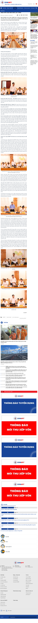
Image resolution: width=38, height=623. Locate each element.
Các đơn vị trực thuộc (3, 586)
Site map (9, 610)
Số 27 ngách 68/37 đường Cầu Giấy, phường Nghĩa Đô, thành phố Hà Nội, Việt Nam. (7, 568)
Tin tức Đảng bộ (15, 578)
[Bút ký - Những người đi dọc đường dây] (34, 14)
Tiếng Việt (36, 4)
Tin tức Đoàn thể (15, 580)
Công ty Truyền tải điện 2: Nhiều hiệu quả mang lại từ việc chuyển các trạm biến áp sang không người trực (15, 375)
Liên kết (2, 617)
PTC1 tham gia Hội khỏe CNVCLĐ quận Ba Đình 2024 (14, 373)
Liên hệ (3, 610)
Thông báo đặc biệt (3, 594)
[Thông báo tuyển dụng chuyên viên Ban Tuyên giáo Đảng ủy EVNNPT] (19, 447)
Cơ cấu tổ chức (2, 585)
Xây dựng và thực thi (3, 605)
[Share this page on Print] (19, 15)
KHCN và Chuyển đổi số (29, 583)
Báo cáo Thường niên (3, 588)
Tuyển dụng (2, 10)
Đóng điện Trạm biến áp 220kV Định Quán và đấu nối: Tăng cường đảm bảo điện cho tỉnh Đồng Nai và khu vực (13, 362)
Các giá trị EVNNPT (3, 580)
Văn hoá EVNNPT (34, 8)
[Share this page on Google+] (21, 15)
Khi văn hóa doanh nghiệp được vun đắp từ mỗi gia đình (11, 530)
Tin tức (15, 8)
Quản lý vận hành (28, 578)
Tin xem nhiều (32, 40)
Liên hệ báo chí (28, 594)
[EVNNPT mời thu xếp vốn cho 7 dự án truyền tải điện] (19, 491)
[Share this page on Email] (17, 15)
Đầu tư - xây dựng (28, 580)
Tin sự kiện (5, 504)
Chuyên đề (27, 586)
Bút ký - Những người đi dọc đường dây (9, 509)
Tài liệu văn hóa (2, 602)
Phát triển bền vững (17, 590)
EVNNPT (4, 317)
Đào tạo (27, 588)
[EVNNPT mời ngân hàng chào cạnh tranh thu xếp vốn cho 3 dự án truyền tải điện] (19, 425)
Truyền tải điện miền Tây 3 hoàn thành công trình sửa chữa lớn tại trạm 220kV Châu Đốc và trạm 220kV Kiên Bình (16, 387)
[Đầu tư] (3, 542)
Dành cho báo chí (27, 8)
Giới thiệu (4, 8)
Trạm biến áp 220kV (23, 318)
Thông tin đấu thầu (3, 596)
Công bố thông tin (20, 8)
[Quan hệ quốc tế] (3, 546)
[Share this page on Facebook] (27, 15)
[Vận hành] (3, 537)
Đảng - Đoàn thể (10, 8)
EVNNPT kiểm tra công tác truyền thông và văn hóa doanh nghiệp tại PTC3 (15, 520)
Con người (2, 583)
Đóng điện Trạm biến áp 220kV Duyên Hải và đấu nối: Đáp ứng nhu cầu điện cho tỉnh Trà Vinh (13, 342)
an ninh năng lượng (15, 317)
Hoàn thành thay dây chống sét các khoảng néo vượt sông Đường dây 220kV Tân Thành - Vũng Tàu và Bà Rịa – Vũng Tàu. (16, 385)
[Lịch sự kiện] (3, 551)
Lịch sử (1, 578)
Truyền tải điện (9, 317)
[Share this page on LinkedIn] (25, 15)
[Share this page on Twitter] (23, 15)
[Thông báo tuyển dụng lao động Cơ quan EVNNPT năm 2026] (19, 403)
